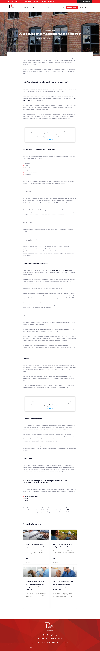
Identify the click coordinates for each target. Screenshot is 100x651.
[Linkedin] (83, 8)
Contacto (60, 7)
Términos (59, 642)
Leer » (27, 558)
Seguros (29, 7)
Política (54, 642)
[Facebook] (80, 8)
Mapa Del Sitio (65, 642)
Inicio (25, 7)
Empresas (35, 7)
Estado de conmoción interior (60, 270)
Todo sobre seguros (50, 30)
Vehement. (69, 647)
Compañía (40, 642)
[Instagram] (87, 8)
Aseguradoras (43, 7)
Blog (64, 7)
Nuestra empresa (52, 7)
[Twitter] (85, 8)
